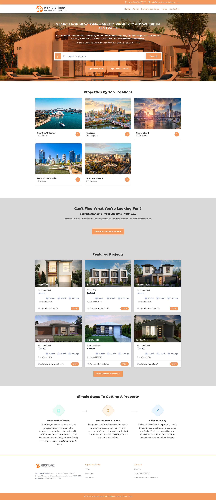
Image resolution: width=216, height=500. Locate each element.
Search (153, 56)
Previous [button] (37, 273)
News (164, 9)
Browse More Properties (108, 374)
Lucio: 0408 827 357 (136, 2)
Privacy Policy (126, 496)
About (135, 9)
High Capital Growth (119, 69)
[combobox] (104, 56)
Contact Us (89, 477)
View (75, 308)
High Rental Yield (95, 69)
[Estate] (41, 293)
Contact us (175, 9)
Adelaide (137, 469)
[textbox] (104, 56)
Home (127, 9)
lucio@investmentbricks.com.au (164, 2)
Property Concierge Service (108, 231)
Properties (89, 473)
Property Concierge (150, 9)
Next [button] (79, 273)
